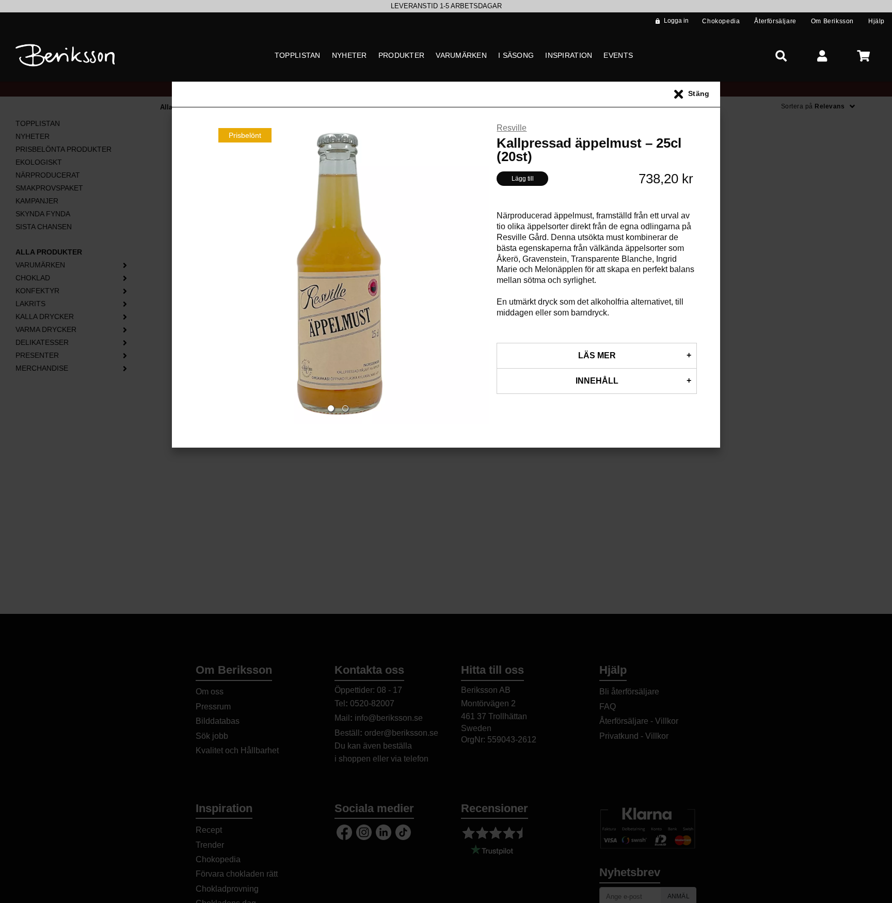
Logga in (676, 20)
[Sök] (781, 55)
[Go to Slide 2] (345, 408)
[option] (446, 6)
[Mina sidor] (822, 55)
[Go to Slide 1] (331, 408)
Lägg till (523, 178)
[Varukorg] (863, 55)
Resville (512, 127)
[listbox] (446, 6)
